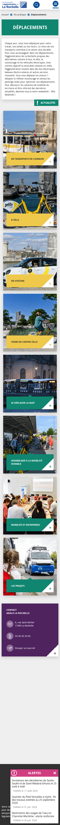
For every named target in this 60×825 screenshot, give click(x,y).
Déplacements (38, 14)
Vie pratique (20, 14)
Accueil (5, 14)
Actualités (48, 102)
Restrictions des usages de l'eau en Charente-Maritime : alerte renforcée (33, 814)
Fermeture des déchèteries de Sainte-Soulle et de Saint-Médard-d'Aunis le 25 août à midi (34, 783)
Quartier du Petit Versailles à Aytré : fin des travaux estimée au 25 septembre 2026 (34, 800)
